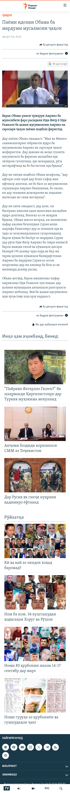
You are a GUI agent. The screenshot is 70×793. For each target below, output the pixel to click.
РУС (47, 788)
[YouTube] (33, 788)
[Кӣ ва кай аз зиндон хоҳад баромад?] (35, 541)
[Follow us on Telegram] (47, 747)
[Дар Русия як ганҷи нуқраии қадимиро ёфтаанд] (35, 475)
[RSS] (55, 747)
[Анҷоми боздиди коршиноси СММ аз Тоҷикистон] (35, 424)
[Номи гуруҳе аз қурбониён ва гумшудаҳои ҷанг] (35, 695)
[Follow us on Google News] (5, 747)
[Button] (53, 44)
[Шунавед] (18, 788)
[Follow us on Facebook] (13, 747)
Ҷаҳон (7, 15)
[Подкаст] (5, 755)
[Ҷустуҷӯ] (61, 788)
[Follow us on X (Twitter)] (38, 747)
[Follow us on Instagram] (30, 747)
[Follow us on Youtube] (22, 747)
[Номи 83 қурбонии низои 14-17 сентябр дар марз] (35, 644)
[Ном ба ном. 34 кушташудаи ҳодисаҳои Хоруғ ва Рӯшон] (35, 592)
